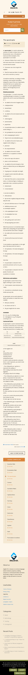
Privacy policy (20, 673)
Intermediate (9, 43)
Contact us (5, 596)
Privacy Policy (6, 591)
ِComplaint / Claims (7, 602)
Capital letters (11, 494)
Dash (8, 531)
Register (17, 12)
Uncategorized (8, 624)
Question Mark (11, 464)
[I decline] (26, 668)
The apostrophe (11, 476)
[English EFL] (14, 5)
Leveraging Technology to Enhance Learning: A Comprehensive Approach (13, 636)
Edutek (6, 615)
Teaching (7, 621)
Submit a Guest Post (8, 604)
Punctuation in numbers (13, 537)
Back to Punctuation (16, 453)
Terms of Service (7, 589)
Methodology (8, 618)
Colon (8, 507)
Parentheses (10, 519)
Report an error (7, 599)
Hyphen (9, 525)
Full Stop (9, 501)
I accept (21, 670)
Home (8, 24)
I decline (13, 670)
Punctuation (14, 24)
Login (11, 12)
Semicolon (10, 513)
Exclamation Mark (11, 444)
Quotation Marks (11, 488)
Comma (19, 446)
